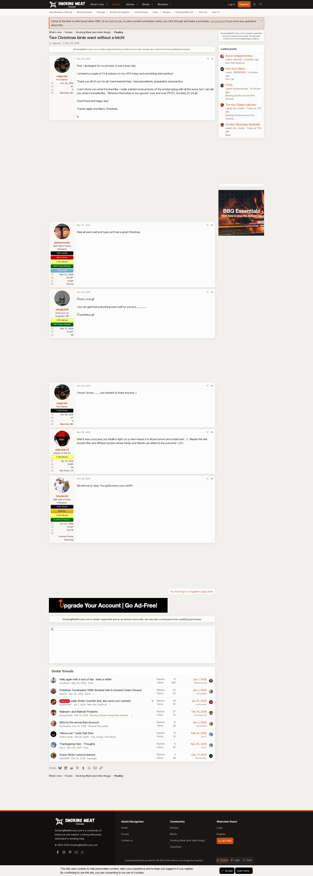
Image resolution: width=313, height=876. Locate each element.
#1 (212, 58)
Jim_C (204, 736)
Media (146, 4)
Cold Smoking (141, 12)
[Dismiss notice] (261, 21)
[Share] (208, 59)
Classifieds (176, 846)
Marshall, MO (66, 92)
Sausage (101, 12)
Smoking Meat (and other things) (187, 840)
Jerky (155, 12)
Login (220, 827)
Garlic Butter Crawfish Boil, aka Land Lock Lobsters (101, 700)
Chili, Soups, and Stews (103, 736)
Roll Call (229, 79)
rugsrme (56, 43)
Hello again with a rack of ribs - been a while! (85, 679)
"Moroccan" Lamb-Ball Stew (76, 733)
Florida (70, 284)
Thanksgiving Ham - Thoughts (77, 744)
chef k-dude (66, 736)
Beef (87, 693)
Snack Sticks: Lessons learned (77, 754)
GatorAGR (64, 758)
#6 (212, 478)
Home (124, 827)
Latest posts (229, 49)
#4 (212, 385)
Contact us (127, 840)
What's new (97, 4)
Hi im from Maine (235, 68)
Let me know (217, 21)
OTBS (229, 85)
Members (163, 4)
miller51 (63, 693)
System (224, 860)
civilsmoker (65, 704)
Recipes (167, 12)
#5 (212, 432)
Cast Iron (203, 12)
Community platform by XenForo (154, 860)
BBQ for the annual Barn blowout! (79, 722)
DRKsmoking (200, 682)
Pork (90, 683)
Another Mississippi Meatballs (242, 124)
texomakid (201, 693)
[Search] (260, 4)
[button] (106, 4)
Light (236, 860)
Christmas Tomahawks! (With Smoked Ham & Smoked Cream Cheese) (100, 690)
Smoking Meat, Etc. (184, 12)
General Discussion (98, 726)
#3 (212, 292)
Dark (249, 860)
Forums (116, 4)
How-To (216, 12)
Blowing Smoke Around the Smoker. (109, 715)
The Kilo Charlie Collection (240, 104)
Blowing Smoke (84, 12)
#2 (212, 225)
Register (221, 834)
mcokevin (64, 683)
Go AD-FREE (225, 840)
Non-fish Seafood (97, 704)
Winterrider (201, 758)
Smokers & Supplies (119, 12)
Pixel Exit (198, 860)
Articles (130, 4)
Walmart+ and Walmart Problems (78, 711)
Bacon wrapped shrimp (239, 55)
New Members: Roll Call (60, 12)
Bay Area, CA (66, 470)
